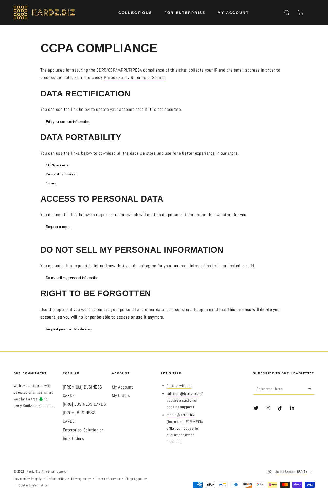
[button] (287, 12)
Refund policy (56, 479)
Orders (51, 183)
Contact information (33, 485)
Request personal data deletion (69, 329)
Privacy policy (81, 479)
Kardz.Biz (33, 472)
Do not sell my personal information (72, 278)
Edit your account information (67, 122)
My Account (122, 387)
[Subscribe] (311, 388)
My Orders (121, 395)
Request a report (58, 227)
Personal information (61, 174)
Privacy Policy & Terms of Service (135, 77)
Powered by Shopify (28, 479)
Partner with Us (179, 385)
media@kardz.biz (180, 415)
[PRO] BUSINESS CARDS (84, 404)
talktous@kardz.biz (183, 393)
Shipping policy (136, 479)
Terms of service (108, 479)
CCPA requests (57, 165)
